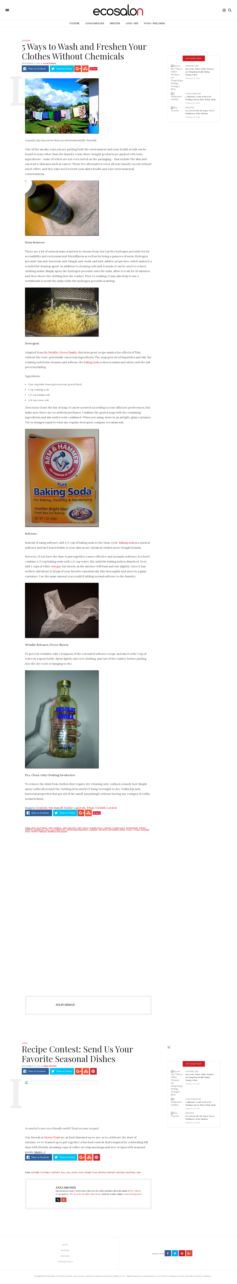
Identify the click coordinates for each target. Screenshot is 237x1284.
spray (122, 830)
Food (24, 1043)
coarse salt (118, 828)
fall (63, 1172)
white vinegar (39, 832)
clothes (44, 1172)
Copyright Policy (65, 1262)
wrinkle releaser (57, 832)
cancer (107, 828)
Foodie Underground (132, 1194)
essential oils (41, 830)
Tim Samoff (56, 808)
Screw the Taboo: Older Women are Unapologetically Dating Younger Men (199, 71)
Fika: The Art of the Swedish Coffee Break (82, 1194)
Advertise (65, 1250)
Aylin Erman (49, 63)
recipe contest (106, 1172)
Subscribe (65, 1256)
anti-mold (83, 828)
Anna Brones (50, 1066)
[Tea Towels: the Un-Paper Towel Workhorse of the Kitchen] (178, 111)
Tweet (64, 68)
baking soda (91, 362)
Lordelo (112, 808)
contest (55, 1172)
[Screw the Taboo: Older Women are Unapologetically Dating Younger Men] (178, 77)
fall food (72, 1172)
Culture (74, 23)
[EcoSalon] (26, 9)
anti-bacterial (39, 828)
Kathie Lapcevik (74, 808)
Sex (196, 66)
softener (113, 830)
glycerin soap (57, 830)
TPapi (90, 808)
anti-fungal (55, 828)
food (81, 1172)
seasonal (131, 1172)
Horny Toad (52, 1137)
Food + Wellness (154, 23)
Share (37, 68)
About (65, 1245)
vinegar (55, 566)
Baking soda (126, 542)
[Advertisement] (88, 957)
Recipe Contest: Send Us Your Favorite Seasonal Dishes (77, 1053)
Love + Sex (132, 23)
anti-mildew (69, 828)
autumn (35, 1172)
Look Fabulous (94, 23)
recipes (103, 830)
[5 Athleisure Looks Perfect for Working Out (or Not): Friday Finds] (178, 97)
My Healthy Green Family (60, 352)
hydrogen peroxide (77, 830)
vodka (136, 830)
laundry (93, 830)
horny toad (91, 1172)
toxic (129, 830)
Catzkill (100, 808)
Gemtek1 (41, 808)
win (138, 1172)
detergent (132, 828)
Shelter (115, 23)
